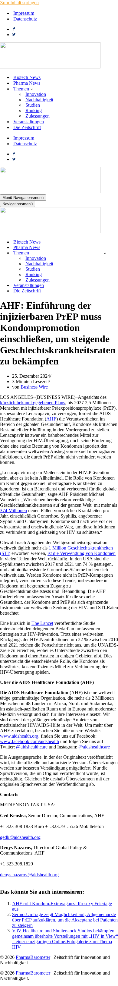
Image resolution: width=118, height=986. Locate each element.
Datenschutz (25, 18)
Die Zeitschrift (27, 127)
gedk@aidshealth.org (20, 837)
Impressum (23, 13)
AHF (51, 418)
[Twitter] (14, 34)
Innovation (35, 94)
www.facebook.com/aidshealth (29, 741)
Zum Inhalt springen (19, 2)
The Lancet (42, 623)
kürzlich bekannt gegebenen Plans (32, 402)
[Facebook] (14, 29)
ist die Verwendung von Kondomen (82, 553)
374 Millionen (13, 510)
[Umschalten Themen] (105, 253)
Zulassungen (37, 115)
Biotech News (27, 77)
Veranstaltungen (28, 121)
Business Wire (34, 386)
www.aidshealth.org (19, 736)
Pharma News (26, 83)
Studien (32, 105)
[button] (32, 89)
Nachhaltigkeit (39, 99)
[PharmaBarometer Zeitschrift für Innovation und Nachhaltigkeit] (50, 66)
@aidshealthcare (32, 746)
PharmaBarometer (33, 957)
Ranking (33, 110)
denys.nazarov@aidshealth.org (29, 874)
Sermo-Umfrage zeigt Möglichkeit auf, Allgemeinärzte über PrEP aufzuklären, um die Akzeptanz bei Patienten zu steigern (65, 920)
